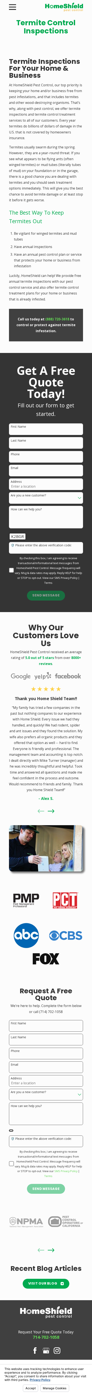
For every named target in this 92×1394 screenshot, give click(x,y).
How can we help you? (26, 509)
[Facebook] (35, 1350)
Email (14, 468)
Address (16, 482)
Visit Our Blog (42, 1283)
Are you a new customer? (28, 495)
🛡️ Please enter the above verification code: (41, 545)
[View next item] (51, 811)
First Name (18, 427)
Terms (48, 583)
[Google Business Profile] (46, 1350)
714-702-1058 (46, 1337)
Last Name (18, 440)
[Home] (64, 7)
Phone (15, 454)
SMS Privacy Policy (65, 578)
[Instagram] (57, 1350)
